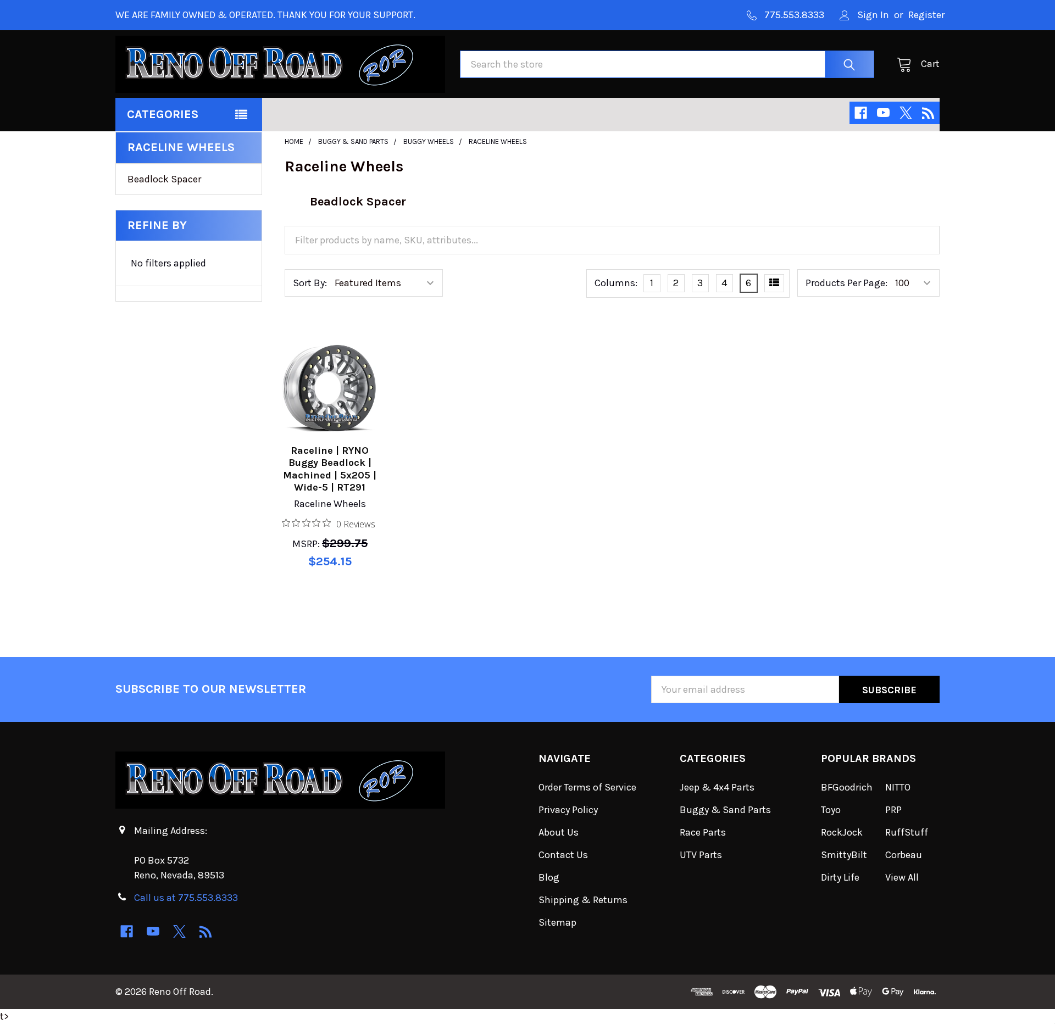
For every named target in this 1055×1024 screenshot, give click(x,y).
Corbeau (903, 855)
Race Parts (703, 832)
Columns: (616, 283)
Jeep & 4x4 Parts (717, 787)
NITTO (897, 787)
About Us (558, 832)
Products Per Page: (846, 283)
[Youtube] (883, 113)
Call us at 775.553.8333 (186, 898)
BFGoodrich (847, 787)
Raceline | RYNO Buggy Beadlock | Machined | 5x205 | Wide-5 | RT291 (329, 469)
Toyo (831, 810)
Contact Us (563, 855)
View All (902, 877)
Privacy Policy (568, 810)
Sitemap (557, 922)
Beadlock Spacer (164, 179)
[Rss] (928, 113)
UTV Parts (701, 855)
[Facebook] (860, 113)
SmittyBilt (844, 855)
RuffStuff (906, 832)
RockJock (842, 832)
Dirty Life (840, 877)
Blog (548, 877)
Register (926, 15)
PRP (893, 810)
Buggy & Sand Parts (725, 810)
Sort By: (310, 283)
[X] (906, 113)
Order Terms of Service (587, 787)
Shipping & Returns (583, 900)
